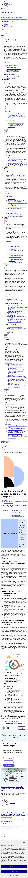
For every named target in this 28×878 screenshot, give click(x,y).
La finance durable (12, 299)
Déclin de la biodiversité (13, 71)
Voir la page (7, 62)
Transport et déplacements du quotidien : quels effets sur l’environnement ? (17, 378)
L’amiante (11, 258)
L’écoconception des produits (15, 327)
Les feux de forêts (12, 205)
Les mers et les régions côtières (15, 125)
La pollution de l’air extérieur (16, 255)
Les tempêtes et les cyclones (14, 208)
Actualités (6, 25)
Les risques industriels (13, 213)
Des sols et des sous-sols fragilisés (16, 123)
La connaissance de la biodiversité (16, 113)
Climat (5, 129)
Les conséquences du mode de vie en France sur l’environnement (17, 365)
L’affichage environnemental (15, 311)
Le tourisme (11, 331)
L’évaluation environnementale (15, 434)
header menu (10, 12)
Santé (5, 217)
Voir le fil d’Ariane (5, 442)
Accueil (5, 445)
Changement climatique (12, 70)
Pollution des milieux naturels (14, 69)
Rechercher (3, 12)
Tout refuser (16, 871)
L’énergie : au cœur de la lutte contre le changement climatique (17, 329)
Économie (6, 263)
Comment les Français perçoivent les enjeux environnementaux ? (17, 386)
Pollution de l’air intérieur (15, 257)
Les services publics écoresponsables (17, 376)
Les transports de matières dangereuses (17, 214)
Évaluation (6, 388)
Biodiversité (6, 79)
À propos (6, 24)
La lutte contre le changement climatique (17, 164)
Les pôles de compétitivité (14, 322)
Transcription (17, 675)
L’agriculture (11, 332)
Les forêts (10, 128)
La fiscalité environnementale (15, 300)
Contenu (6, 3)
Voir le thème (8, 108)
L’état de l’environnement (9, 39)
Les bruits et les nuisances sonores (17, 247)
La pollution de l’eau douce (15, 262)
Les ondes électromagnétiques (16, 250)
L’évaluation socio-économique (15, 430)
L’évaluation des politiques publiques (16, 428)
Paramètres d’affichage (9, 26)
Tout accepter (16, 867)
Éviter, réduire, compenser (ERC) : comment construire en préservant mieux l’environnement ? (17, 437)
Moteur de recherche (8, 4)
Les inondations (11, 199)
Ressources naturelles (12, 67)
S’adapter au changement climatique (16, 165)
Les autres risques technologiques (15, 216)
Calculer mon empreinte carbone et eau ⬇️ (14, 721)
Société (5, 335)
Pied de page (7, 5)
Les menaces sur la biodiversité (15, 115)
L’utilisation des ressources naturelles (17, 309)
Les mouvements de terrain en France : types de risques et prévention (17, 201)
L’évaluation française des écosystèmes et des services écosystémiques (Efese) (17, 432)
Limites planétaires (12, 383)
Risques (6, 167)
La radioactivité (12, 249)
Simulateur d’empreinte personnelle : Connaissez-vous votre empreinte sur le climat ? (12, 788)
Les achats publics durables (14, 384)
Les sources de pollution (14, 246)
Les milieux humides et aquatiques (16, 124)
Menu (5, 1)
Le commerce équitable (13, 312)
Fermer (2, 29)
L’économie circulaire (13, 305)
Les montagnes (11, 127)
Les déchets (11, 333)
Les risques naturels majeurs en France (17, 207)
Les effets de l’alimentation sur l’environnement (15, 367)
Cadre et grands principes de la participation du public (15, 371)
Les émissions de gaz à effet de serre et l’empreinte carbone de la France (17, 162)
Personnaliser (17, 876)
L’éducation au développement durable (17, 369)
